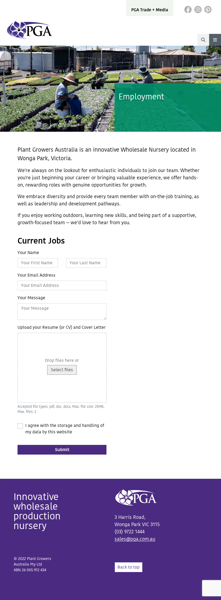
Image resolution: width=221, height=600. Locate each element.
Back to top (129, 567)
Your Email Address (37, 275)
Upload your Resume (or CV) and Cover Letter (62, 327)
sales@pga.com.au (135, 539)
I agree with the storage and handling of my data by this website (64, 429)
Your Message (31, 298)
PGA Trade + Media (149, 10)
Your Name (28, 253)
